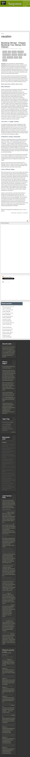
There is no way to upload (7, 309)
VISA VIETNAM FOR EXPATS (8, 667)
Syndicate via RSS (8, 277)
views (6, 429)
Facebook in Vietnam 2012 (8, 473)
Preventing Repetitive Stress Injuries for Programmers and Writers (8, 619)
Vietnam (4, 51)
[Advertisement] (15, 19)
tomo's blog (13, 212)
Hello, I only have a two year (8, 306)
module (8, 428)
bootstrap (14, 51)
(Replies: (9, 659)
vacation (5, 60)
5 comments (19, 212)
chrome (3, 424)
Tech (9, 51)
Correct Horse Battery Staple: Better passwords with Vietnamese (8, 488)
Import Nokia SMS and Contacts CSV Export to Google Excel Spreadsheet (8, 480)
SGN (14, 200)
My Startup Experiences (7, 523)
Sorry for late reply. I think (7, 329)
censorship (11, 422)
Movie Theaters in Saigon (7, 483)
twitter (3, 429)
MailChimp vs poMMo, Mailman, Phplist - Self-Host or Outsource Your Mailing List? (8, 579)
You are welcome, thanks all (8, 322)
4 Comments (25, 212)
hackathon (14, 54)
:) (2, 325)
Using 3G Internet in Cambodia (8, 564)
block (7, 422)
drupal (8, 424)
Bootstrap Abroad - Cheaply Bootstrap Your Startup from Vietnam (13, 45)
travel (20, 57)
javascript (4, 428)
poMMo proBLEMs (6, 605)
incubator (20, 54)
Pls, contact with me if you (7, 313)
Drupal (5, 351)
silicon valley (10, 57)
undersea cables (20, 116)
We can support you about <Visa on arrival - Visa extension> (7, 658)
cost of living (20, 51)
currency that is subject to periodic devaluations (11, 117)
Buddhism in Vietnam (6, 476)
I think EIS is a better (6, 319)
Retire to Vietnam (23, 209)
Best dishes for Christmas (7, 686)
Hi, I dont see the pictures (7, 316)
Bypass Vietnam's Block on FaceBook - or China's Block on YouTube (8, 456)
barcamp (4, 422)
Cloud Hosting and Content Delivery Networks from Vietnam (8, 464)
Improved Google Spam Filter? (8, 475)
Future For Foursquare (7, 485)
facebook (5, 426)
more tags (13, 431)
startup (15, 57)
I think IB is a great (6, 335)
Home (2, 33)
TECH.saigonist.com (6, 509)
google (9, 426)
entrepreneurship (6, 54)
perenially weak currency (18, 127)
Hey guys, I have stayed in (7, 332)
